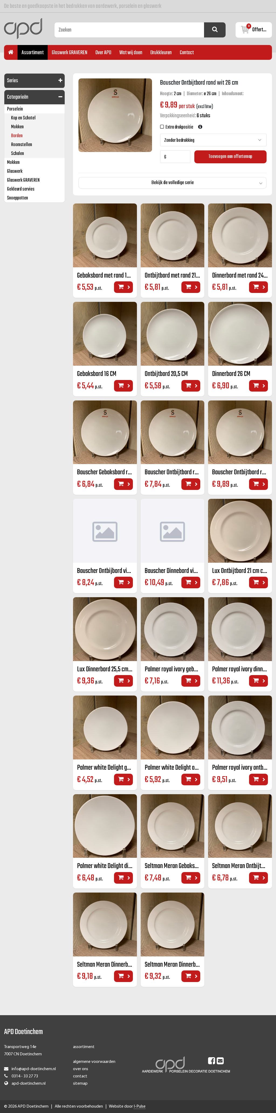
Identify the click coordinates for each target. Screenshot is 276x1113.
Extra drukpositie (178, 127)
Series (12, 81)
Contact (187, 53)
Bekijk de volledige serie (172, 183)
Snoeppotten (17, 198)
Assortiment (33, 53)
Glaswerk (14, 171)
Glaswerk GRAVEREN (69, 53)
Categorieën (17, 97)
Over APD (103, 53)
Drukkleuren (161, 53)
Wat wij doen (130, 53)
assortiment (84, 1047)
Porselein (15, 109)
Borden (17, 136)
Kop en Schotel (23, 118)
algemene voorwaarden (94, 1062)
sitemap (80, 1083)
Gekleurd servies (20, 189)
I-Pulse (140, 1106)
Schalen (17, 154)
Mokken (17, 127)
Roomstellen (21, 145)
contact (80, 1076)
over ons (80, 1069)
